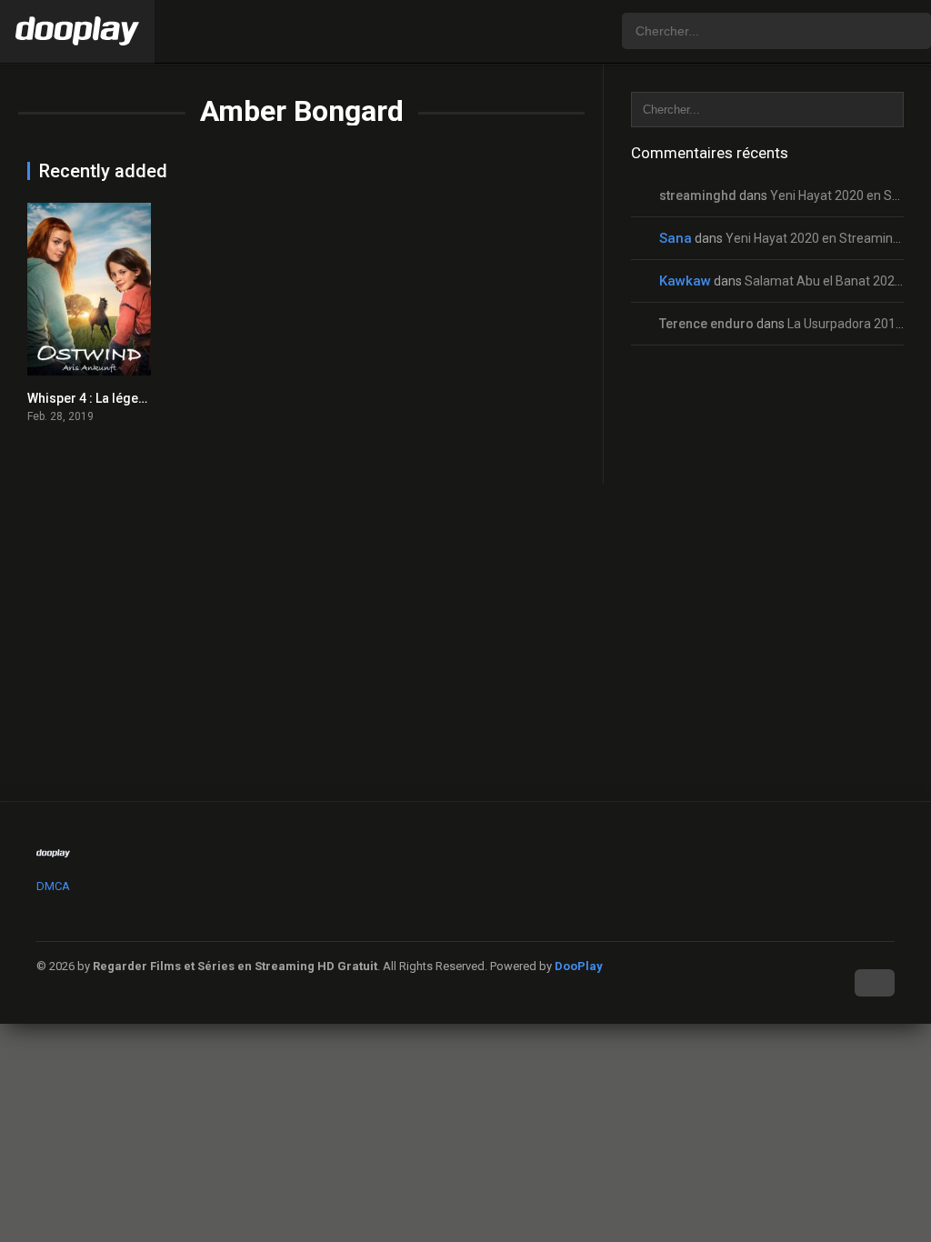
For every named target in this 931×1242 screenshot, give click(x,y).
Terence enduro (706, 323)
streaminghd (697, 195)
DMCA (53, 886)
